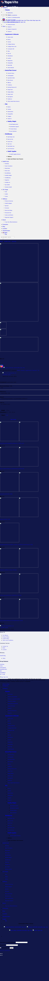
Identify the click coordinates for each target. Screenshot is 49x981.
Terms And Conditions (8, 640)
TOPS (1, 666)
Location (5, 649)
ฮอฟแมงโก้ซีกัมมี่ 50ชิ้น (5, 519)
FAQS (4, 648)
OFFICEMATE (3, 667)
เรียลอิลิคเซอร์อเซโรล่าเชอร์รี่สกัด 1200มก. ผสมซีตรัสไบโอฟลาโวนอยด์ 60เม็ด (16, 544)
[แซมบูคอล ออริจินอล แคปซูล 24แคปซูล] (19, 567)
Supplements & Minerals (31, 370)
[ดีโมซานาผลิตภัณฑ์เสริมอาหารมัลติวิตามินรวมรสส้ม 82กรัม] (19, 466)
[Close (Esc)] (0, 953)
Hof (7, 415)
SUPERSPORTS (3, 669)
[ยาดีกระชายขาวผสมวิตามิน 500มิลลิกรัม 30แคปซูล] (19, 592)
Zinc (38, 370)
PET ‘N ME (2, 674)
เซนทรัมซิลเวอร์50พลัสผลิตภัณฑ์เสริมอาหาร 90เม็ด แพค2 (12, 443)
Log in (11, 948)
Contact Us (5, 646)
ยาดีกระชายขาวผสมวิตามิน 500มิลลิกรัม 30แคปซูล (10, 595)
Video (4, 658)
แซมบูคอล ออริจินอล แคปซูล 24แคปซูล (8, 570)
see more (13, 419)
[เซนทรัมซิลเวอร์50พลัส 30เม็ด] (19, 491)
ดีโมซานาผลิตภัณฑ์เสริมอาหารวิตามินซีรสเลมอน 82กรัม (11, 620)
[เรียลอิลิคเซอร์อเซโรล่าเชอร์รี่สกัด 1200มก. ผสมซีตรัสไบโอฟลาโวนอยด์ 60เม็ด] (9, 542)
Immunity (14, 241)
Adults (18, 370)
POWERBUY (3, 672)
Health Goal (7, 241)
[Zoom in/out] (1, 953)
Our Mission (5, 635)
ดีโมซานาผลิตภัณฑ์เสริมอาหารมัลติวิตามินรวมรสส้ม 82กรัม (12, 468)
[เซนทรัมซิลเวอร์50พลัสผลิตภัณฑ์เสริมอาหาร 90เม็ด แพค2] (19, 441)
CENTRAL (2, 664)
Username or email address (7, 942)
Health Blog (3, 655)
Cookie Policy (6, 638)
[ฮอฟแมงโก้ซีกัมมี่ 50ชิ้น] (19, 516)
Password (3, 945)
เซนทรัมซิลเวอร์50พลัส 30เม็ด (6, 494)
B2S (1, 671)
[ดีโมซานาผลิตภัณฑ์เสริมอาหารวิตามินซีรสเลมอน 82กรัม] (19, 618)
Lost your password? (5, 950)
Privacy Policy (6, 637)
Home (1, 241)
